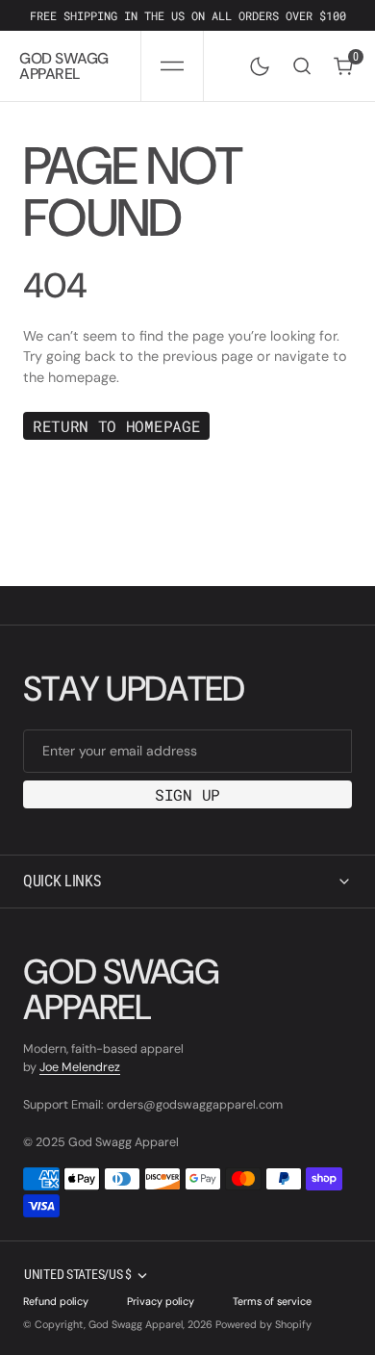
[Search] (301, 66)
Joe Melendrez (79, 1067)
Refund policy (55, 1301)
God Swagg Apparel (135, 1324)
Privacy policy (160, 1301)
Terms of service (272, 1301)
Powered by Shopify (263, 1324)
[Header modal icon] (172, 66)
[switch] (255, 62)
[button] (171, 66)
